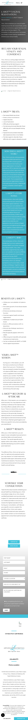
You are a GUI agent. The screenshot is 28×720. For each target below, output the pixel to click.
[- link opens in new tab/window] (20, 625)
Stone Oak (19, 684)
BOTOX (18, 695)
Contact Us (21, 718)
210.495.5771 (7, 718)
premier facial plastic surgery (17, 686)
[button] (3, 715)
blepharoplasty (5, 695)
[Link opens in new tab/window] (7, 625)
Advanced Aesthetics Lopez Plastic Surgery (14, 680)
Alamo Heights (10, 684)
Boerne (4, 684)
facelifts (16, 693)
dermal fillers (13, 695)
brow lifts (21, 693)
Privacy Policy (7, 674)
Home (3, 17)
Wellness (9, 17)
